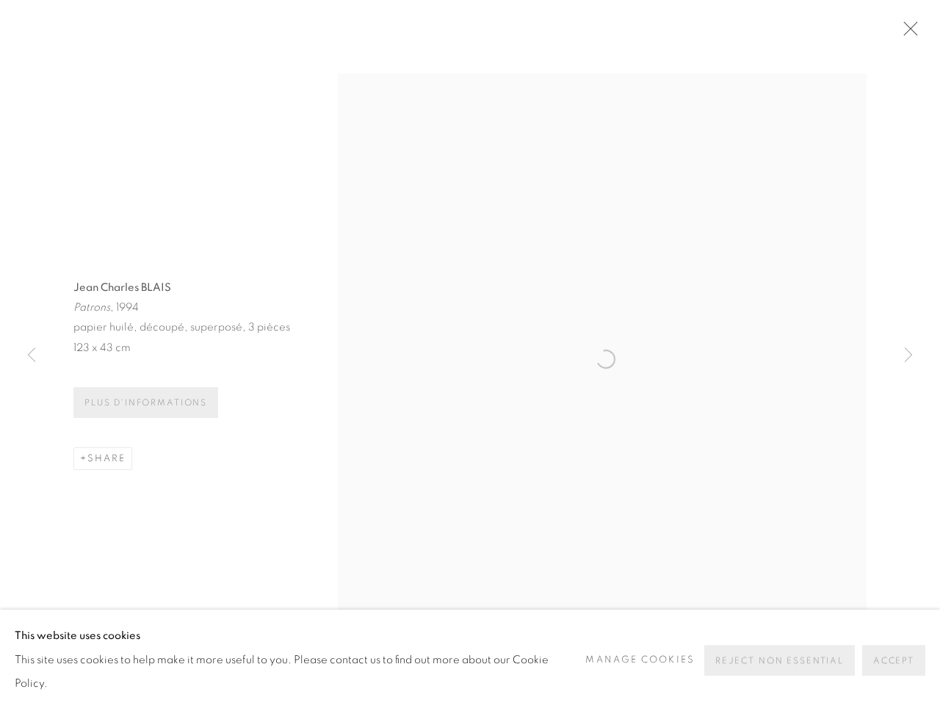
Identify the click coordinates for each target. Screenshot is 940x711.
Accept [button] (893, 661)
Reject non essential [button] (779, 661)
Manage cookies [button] (639, 660)
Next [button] (908, 355)
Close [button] (907, 33)
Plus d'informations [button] (145, 403)
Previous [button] (31, 355)
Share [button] (106, 458)
